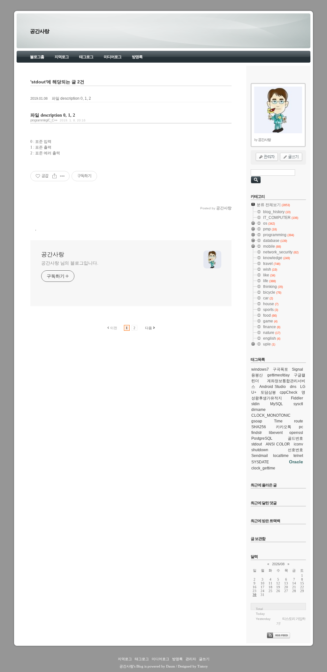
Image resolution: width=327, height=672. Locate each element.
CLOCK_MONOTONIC (271, 415)
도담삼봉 (268, 392)
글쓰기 (204, 659)
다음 (148, 328)
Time (278, 421)
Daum (170, 666)
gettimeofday (278, 375)
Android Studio (272, 386)
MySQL (276, 404)
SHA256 (258, 427)
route (298, 421)
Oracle (296, 461)
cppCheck (288, 392)
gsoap (256, 421)
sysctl (298, 404)
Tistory (202, 666)
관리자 (191, 659)
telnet (298, 455)
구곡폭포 (280, 369)
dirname (258, 409)
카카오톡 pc (289, 427)
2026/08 (278, 564)
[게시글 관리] (62, 176)
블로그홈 (37, 57)
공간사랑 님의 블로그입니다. (69, 263)
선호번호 (295, 450)
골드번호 (295, 438)
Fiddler (297, 398)
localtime (281, 455)
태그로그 (86, 57)
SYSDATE (260, 462)
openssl (296, 432)
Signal (297, 369)
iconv (298, 444)
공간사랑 (39, 31)
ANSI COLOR (278, 444)
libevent (276, 432)
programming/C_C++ (43, 120)
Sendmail (259, 455)
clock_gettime (263, 468)
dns (293, 386)
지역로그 (62, 57)
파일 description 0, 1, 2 (71, 98)
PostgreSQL (261, 438)
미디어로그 (112, 57)
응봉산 (257, 375)
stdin (255, 404)
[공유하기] (54, 176)
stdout (256, 444)
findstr (256, 432)
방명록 (137, 57)
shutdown (259, 450)
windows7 (260, 369)
